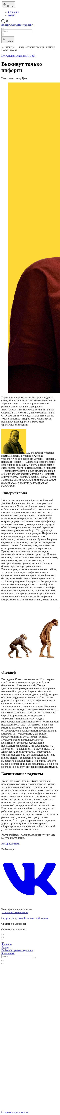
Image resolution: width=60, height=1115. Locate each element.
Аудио (11, 15)
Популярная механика (13, 55)
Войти (5, 24)
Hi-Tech (30, 55)
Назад (10, 6)
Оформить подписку (21, 24)
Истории (43, 918)
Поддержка (16, 918)
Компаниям (30, 918)
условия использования (14, 912)
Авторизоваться (10, 843)
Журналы (13, 12)
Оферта (5, 918)
